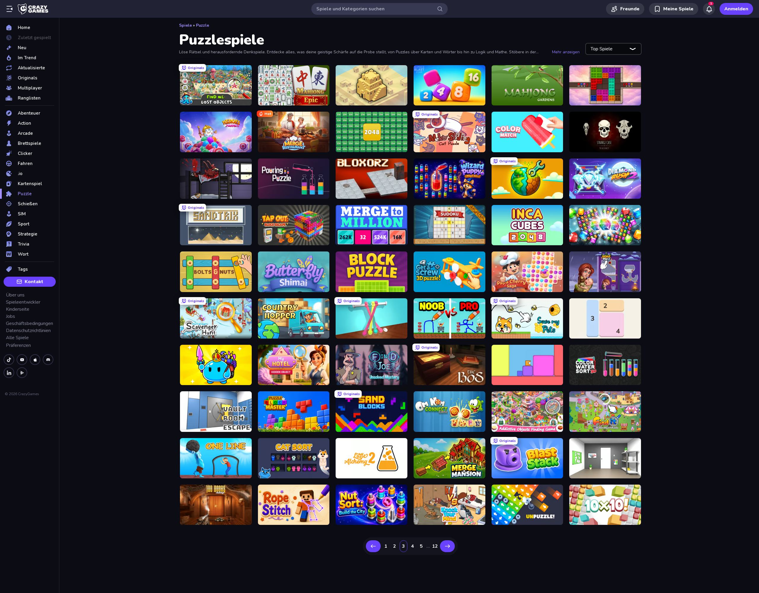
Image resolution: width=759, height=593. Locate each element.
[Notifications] (709, 9)
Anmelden (736, 9)
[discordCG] (48, 359)
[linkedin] (9, 372)
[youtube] (22, 359)
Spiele (185, 25)
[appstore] (35, 359)
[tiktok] (9, 359)
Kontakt (34, 281)
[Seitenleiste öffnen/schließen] (9, 9)
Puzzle (202, 25)
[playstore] (22, 372)
